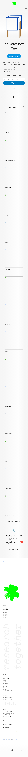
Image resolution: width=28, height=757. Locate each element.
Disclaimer (6, 727)
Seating (5, 608)
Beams (4, 680)
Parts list (14, 56)
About (4, 723)
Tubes (4, 681)
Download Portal (7, 691)
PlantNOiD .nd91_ (10, 516)
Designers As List (8, 699)
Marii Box (7, 324)
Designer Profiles (8, 697)
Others (4, 617)
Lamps (4, 611)
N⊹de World (8, 269)
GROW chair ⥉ (8, 379)
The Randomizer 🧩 (12, 732)
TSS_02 (6, 242)
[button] (14, 97)
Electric (5, 614)
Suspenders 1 (8, 406)
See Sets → (14, 521)
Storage (5, 612)
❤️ (21, 542)
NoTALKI (7, 133)
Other (4, 687)
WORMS (6, 351)
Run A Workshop (7, 714)
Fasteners (5, 686)
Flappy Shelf (8, 488)
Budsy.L (7, 215)
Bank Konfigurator (10, 160)
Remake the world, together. (13, 538)
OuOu (6, 461)
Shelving (5, 609)
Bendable (5, 683)
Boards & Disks (7, 677)
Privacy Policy (7, 726)
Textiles (5, 615)
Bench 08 (7, 297)
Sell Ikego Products (8, 713)
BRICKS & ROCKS (9, 434)
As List (5, 689)
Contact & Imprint (8, 724)
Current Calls (7, 716)
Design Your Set (7, 711)
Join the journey (14, 549)
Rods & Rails (6, 678)
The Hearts (8, 187)
